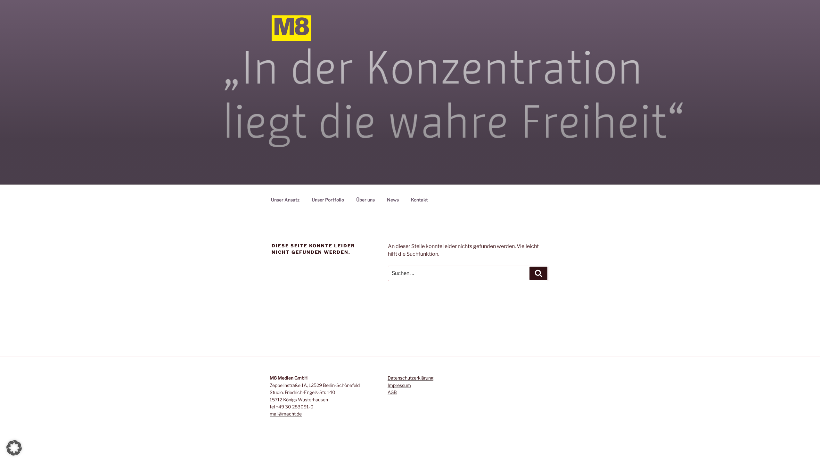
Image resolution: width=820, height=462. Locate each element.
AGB (392, 392)
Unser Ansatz (285, 199)
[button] (14, 448)
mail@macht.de (286, 413)
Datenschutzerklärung (410, 378)
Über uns (365, 199)
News (393, 199)
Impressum (399, 385)
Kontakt (419, 199)
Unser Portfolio (328, 199)
